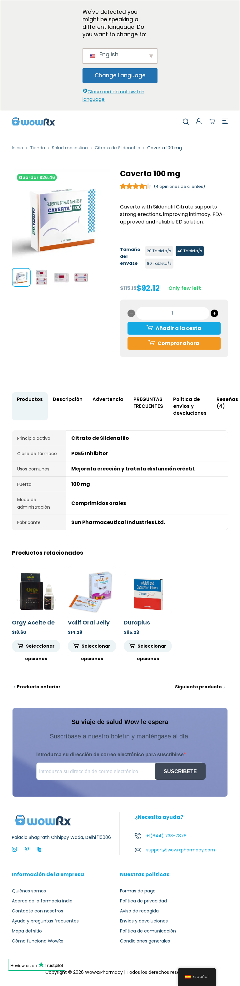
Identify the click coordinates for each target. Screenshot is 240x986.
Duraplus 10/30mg (137, 626)
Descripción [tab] (67, 399)
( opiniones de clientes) (179, 186)
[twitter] (39, 849)
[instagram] (14, 849)
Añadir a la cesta (178, 328)
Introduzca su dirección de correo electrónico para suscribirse (110, 754)
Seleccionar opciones (40, 647)
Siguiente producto (198, 687)
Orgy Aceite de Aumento (33, 626)
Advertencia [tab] (107, 399)
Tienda (37, 148)
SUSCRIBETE (180, 771)
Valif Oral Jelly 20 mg (89, 626)
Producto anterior (39, 687)
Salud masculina (70, 148)
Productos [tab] (30, 399)
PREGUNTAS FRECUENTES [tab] (148, 402)
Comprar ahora (178, 343)
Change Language (120, 75)
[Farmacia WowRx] (33, 121)
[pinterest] (27, 849)
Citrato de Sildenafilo (117, 148)
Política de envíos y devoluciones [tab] (190, 406)
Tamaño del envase (130, 256)
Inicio (17, 148)
